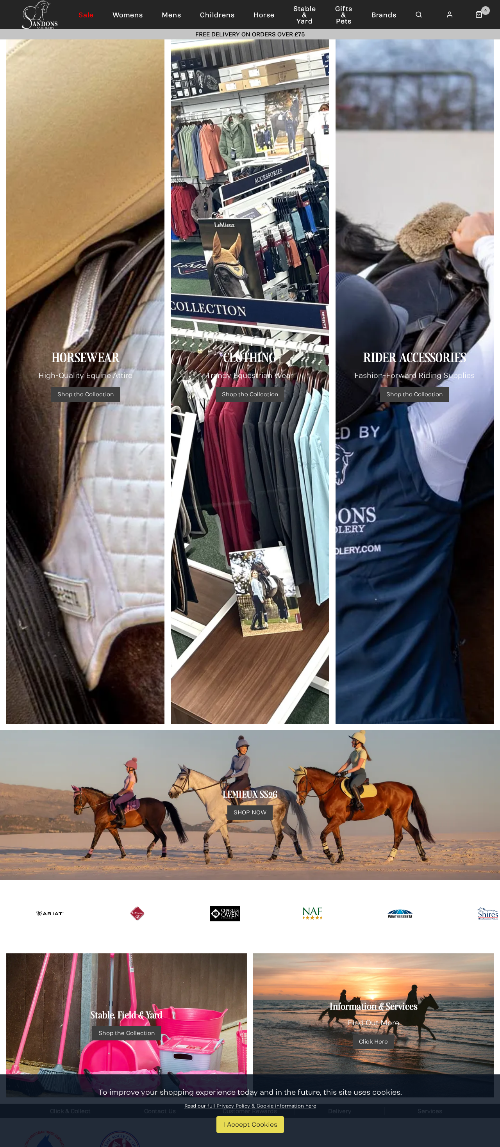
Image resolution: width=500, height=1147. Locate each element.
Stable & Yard (304, 14)
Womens (127, 15)
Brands (383, 15)
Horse (264, 15)
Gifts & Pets (343, 14)
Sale (86, 15)
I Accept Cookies (250, 1124)
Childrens (217, 15)
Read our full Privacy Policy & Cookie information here (250, 1106)
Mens (171, 15)
